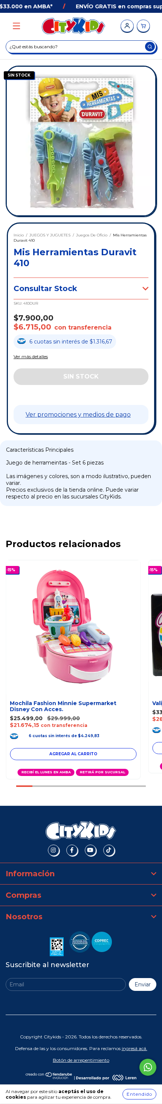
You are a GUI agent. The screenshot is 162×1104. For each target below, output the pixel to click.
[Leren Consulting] (106, 1077)
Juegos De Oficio (91, 235)
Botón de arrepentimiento (81, 1060)
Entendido (139, 1094)
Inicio (19, 235)
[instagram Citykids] (53, 850)
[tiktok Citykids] (109, 850)
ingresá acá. (134, 1048)
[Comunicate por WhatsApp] (147, 1067)
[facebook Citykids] (72, 850)
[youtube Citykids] (90, 850)
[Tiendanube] (49, 1077)
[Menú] (16, 26)
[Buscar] (150, 46)
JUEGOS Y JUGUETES (49, 235)
